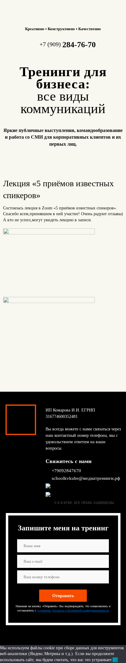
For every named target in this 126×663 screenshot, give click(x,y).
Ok (115, 660)
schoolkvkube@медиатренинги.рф (86, 478)
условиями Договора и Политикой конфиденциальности (73, 610)
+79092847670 (66, 470)
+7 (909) (67, 44)
